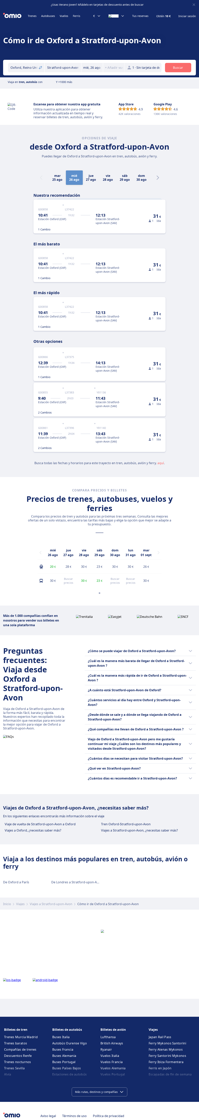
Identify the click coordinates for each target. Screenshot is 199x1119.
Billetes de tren (15, 1029)
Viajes (20, 904)
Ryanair (106, 1049)
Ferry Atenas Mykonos (166, 1049)
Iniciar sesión (187, 16)
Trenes (32, 16)
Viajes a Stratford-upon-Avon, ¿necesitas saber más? (139, 830)
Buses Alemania (64, 1056)
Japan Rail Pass (160, 1037)
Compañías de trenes (20, 1049)
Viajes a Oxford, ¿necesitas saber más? (33, 830)
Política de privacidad (108, 1116)
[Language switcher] (116, 16)
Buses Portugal (63, 1062)
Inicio (7, 904)
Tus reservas (140, 16)
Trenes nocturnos (17, 1062)
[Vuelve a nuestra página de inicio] (15, 16)
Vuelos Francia (111, 1062)
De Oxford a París (16, 882)
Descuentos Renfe (18, 1056)
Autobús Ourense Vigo (69, 1043)
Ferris (76, 16)
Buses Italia (61, 1037)
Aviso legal (48, 1116)
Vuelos (64, 16)
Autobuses (48, 16)
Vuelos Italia (109, 1056)
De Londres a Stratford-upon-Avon (76, 882)
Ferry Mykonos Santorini (167, 1043)
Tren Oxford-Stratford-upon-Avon (126, 824)
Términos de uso (74, 1116)
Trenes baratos (15, 1043)
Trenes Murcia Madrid (21, 1037)
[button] (92, 67)
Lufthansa (108, 1037)
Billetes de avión (113, 1029)
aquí (160, 463)
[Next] (157, 177)
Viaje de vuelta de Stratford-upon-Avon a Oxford (40, 824)
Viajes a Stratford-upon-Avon (51, 904)
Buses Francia (62, 1049)
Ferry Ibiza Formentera (166, 1062)
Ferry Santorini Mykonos (167, 1056)
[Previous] (40, 552)
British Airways (111, 1043)
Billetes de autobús (67, 1029)
